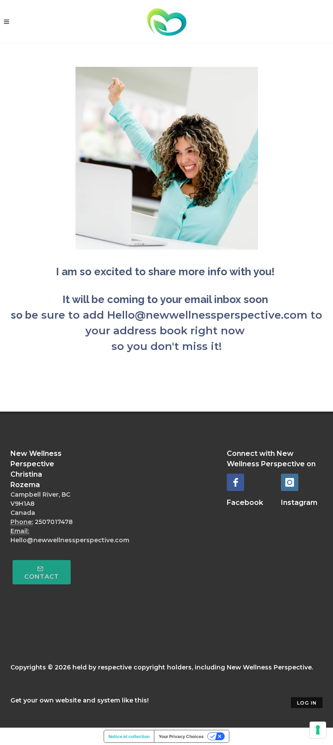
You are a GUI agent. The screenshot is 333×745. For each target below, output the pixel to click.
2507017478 (54, 522)
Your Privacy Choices (181, 736)
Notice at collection (129, 736)
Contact (41, 576)
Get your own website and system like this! (79, 700)
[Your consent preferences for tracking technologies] (318, 730)
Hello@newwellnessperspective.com (69, 540)
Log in (307, 703)
